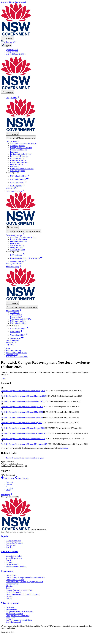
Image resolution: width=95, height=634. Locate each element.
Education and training (18, 150)
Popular (5, 536)
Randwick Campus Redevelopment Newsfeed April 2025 (22, 407)
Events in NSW (16, 317)
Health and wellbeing (18, 160)
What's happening (13, 311)
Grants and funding (17, 158)
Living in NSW (13, 141)
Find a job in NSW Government (17, 616)
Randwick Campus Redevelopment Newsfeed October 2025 (23, 439)
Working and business (15, 235)
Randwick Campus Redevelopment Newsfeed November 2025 (24, 444)
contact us (64, 448)
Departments (7, 571)
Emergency (14, 152)
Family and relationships (19, 156)
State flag (9, 547)
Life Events (14, 167)
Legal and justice (16, 164)
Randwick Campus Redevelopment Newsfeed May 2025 (22, 412)
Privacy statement (12, 564)
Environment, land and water (20, 154)
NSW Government (10, 603)
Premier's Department (13, 592)
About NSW (14, 313)
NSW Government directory (16, 566)
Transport (9, 596)
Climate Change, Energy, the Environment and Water (25, 578)
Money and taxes (16, 247)
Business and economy (18, 239)
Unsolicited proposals (13, 622)
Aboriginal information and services (23, 144)
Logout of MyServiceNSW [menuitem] (15, 54)
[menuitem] (12, 50)
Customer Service (12, 584)
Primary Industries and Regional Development (22, 594)
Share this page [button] (21, 478)
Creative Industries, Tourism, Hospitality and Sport (24, 582)
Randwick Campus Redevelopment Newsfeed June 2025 (22, 417)
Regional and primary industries (21, 169)
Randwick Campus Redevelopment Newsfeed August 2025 (23, 428)
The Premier (10, 607)
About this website (9, 551)
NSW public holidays (18, 321)
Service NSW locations (14, 543)
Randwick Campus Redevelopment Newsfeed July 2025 (21, 423)
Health (8, 588)
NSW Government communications (19, 620)
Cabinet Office (11, 575)
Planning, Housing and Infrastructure (19, 590)
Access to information (14, 556)
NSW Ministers (11, 609)
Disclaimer (9, 562)
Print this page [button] (7, 478)
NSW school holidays (18, 323)
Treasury (9, 598)
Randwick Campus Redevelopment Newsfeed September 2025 (24, 433)
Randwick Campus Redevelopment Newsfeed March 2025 (22, 401)
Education (9, 586)
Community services (17, 146)
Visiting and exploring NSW (20, 319)
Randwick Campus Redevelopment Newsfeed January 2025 (23, 391)
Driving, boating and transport (21, 148)
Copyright (9, 560)
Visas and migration (17, 171)
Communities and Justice (15, 580)
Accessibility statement (14, 558)
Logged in (8, 46)
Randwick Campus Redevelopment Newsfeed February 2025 (23, 396)
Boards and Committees (14, 614)
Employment (15, 243)
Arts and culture (16, 315)
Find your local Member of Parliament (19, 612)
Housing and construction (19, 162)
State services (10, 545)
